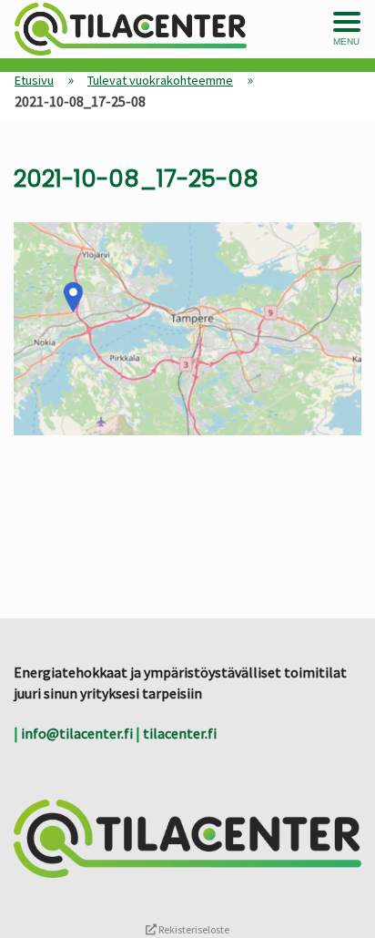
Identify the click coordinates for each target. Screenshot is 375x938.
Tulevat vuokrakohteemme (160, 80)
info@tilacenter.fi (77, 733)
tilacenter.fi (180, 733)
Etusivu (34, 80)
